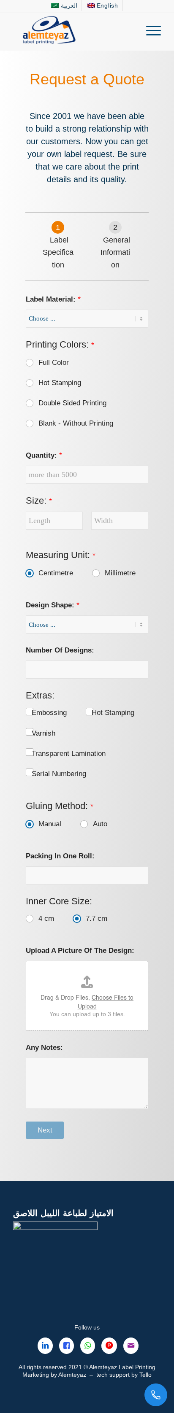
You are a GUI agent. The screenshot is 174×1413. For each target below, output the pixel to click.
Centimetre (55, 573)
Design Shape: (52, 605)
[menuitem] (64, 5)
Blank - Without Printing (75, 423)
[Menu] (149, 30)
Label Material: (53, 299)
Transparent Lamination (69, 754)
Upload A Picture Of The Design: (80, 950)
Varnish (43, 733)
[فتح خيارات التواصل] (155, 1394)
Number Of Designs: (60, 650)
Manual (49, 824)
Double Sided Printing (72, 403)
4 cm (46, 918)
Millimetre (120, 573)
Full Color (53, 363)
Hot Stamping (59, 383)
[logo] (72, 30)
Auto (100, 824)
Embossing (49, 713)
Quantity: (44, 455)
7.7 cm (96, 918)
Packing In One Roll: (60, 856)
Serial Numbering (59, 774)
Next (45, 1130)
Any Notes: (44, 1048)
